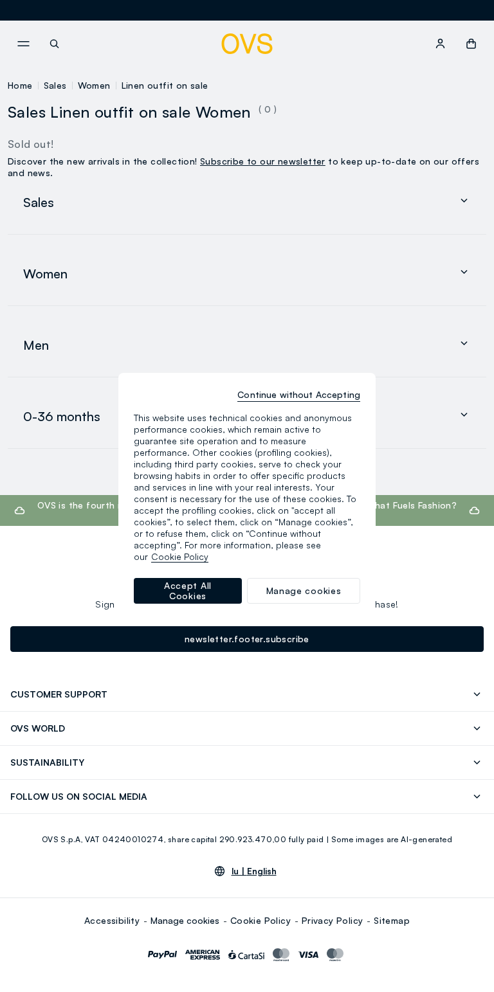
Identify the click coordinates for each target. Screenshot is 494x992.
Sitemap (392, 920)
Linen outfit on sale (165, 85)
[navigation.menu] (23, 44)
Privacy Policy (332, 920)
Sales (55, 85)
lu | (254, 871)
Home (20, 85)
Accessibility (112, 920)
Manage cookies (185, 920)
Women (94, 85)
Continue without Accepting (298, 394)
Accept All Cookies (188, 590)
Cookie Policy (260, 920)
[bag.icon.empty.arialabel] (471, 44)
